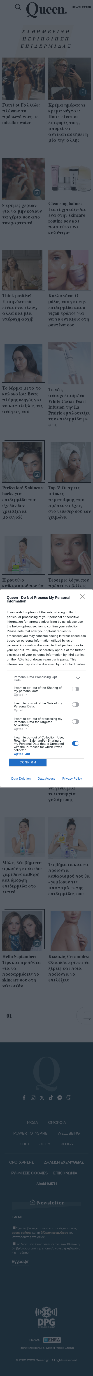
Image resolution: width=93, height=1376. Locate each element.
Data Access (46, 778)
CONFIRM (28, 762)
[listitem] (46, 678)
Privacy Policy (72, 778)
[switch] (75, 689)
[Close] (84, 598)
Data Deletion (21, 778)
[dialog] (46, 688)
